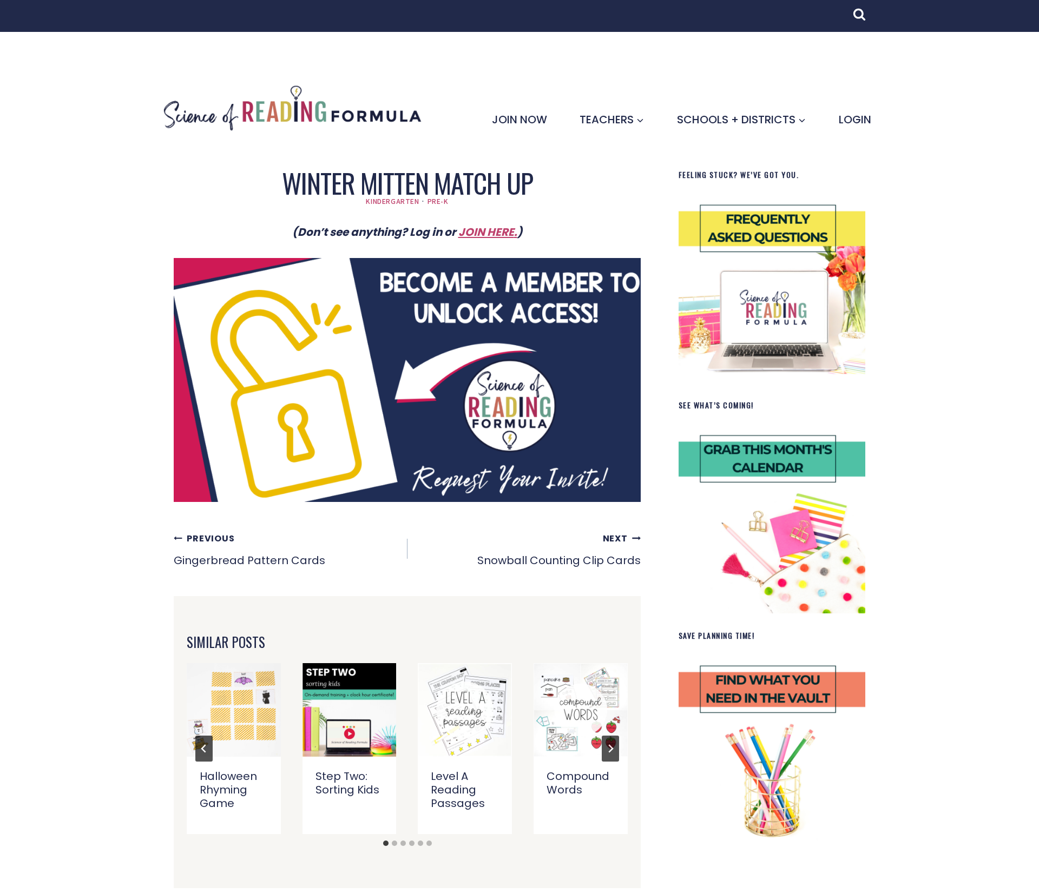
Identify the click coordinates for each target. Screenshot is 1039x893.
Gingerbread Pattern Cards (249, 550)
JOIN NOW (519, 119)
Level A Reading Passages (458, 790)
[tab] (386, 843)
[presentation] (234, 710)
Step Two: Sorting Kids (347, 783)
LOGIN (855, 119)
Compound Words (578, 783)
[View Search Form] (865, 20)
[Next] (610, 749)
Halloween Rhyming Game (228, 790)
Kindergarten (392, 201)
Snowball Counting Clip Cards (559, 550)
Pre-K (438, 201)
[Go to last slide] (204, 749)
